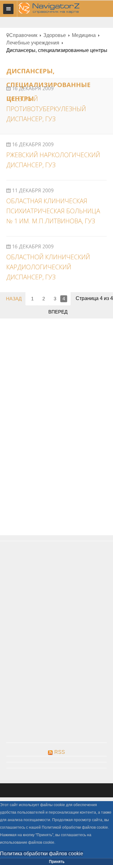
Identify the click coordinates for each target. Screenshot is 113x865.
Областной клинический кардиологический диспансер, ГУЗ (48, 267)
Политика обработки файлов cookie (41, 853)
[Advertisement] (56, 368)
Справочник (23, 35)
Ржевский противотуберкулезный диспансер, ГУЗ (46, 109)
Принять (56, 861)
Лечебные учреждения (32, 42)
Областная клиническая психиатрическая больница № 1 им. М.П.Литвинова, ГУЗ (53, 211)
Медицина (84, 35)
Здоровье (54, 35)
